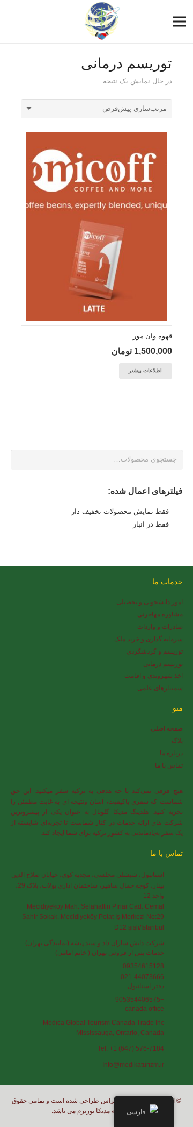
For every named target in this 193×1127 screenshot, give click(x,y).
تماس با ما (169, 765)
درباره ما (171, 752)
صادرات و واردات (160, 626)
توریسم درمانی (163, 663)
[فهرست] (180, 21)
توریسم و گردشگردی (155, 651)
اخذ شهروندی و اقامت (153, 675)
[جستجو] (14, 21)
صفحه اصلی (167, 728)
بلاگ (177, 740)
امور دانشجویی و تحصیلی (149, 601)
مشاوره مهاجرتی (160, 614)
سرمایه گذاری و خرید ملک (148, 638)
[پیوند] (100, 21)
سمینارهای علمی (160, 687)
